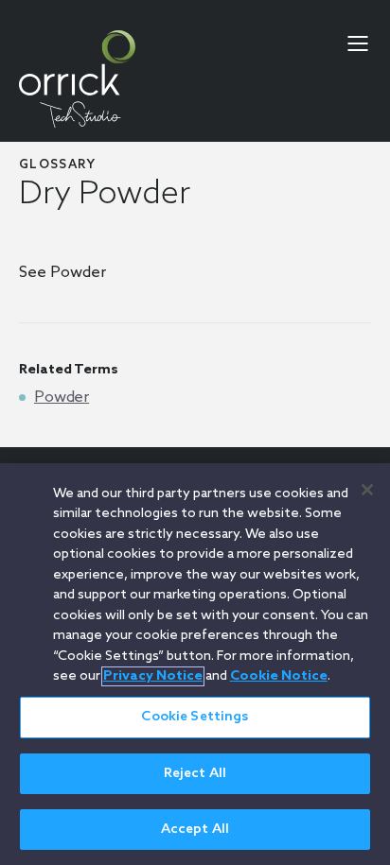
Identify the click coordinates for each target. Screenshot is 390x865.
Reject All (195, 774)
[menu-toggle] (358, 43)
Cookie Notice (279, 676)
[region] (195, 664)
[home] (77, 79)
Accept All (195, 830)
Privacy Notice (153, 676)
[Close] (367, 489)
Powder (61, 398)
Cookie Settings (194, 717)
